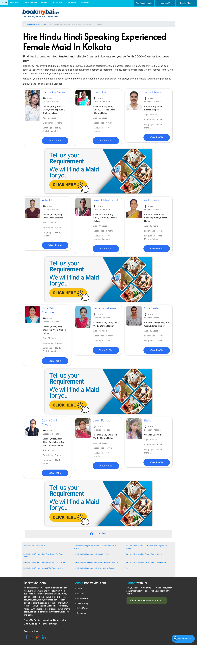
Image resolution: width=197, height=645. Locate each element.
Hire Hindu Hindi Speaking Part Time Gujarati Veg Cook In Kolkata (95, 547)
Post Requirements (144, 3)
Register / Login (186, 3)
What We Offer (31, 2)
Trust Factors (56, 2)
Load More (101, 533)
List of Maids (184, 638)
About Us (80, 593)
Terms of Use (82, 598)
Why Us (44, 2)
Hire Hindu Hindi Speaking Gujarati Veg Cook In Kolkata (43, 568)
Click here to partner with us (146, 600)
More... (127, 568)
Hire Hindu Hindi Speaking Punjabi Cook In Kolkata (92, 554)
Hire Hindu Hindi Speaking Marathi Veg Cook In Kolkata (145, 563)
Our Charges (71, 2)
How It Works (16, 2)
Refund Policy (82, 608)
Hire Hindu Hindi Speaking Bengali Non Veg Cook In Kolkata (96, 563)
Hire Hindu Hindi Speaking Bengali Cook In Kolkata (143, 554)
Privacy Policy (82, 603)
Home (4, 2)
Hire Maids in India (38, 24)
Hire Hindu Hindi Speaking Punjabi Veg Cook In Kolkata (94, 568)
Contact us (84, 2)
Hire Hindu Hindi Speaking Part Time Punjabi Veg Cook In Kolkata (146, 547)
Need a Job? (165, 3)
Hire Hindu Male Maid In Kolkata (34, 546)
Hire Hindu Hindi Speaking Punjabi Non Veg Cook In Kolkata (44, 563)
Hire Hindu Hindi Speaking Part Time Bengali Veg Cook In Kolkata (43, 555)
